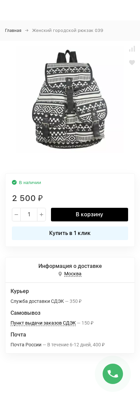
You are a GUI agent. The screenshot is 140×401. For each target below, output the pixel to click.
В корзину (89, 214)
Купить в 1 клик (70, 233)
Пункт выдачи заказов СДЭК (43, 323)
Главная (13, 30)
